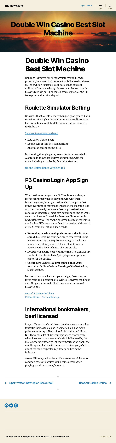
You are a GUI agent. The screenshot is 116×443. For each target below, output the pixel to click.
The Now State (14, 5)
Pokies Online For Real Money (42, 297)
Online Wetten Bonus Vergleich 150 (45, 168)
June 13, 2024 (64, 42)
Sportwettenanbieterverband (41, 133)
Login (82, 5)
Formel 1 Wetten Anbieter (39, 293)
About (89, 5)
